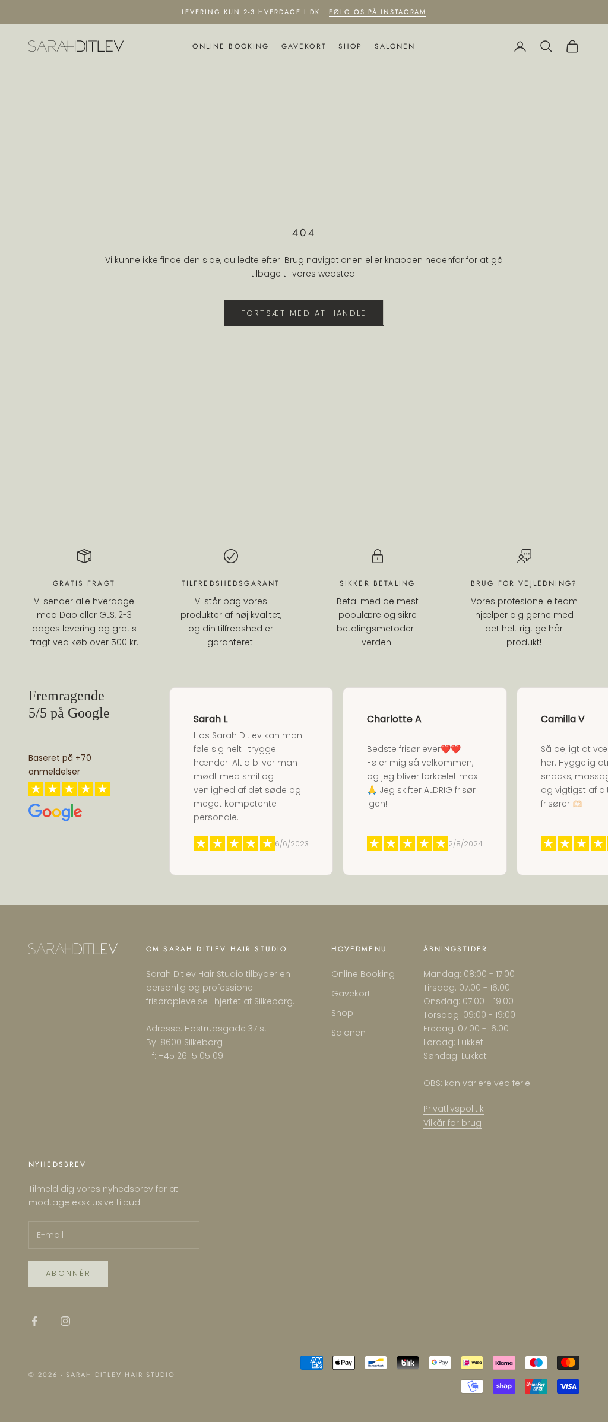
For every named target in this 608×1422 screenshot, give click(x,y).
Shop (350, 46)
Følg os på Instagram (378, 12)
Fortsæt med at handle (303, 313)
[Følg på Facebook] (34, 1321)
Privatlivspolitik (453, 1109)
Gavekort (304, 46)
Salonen (395, 46)
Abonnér (68, 1273)
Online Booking (230, 46)
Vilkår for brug (452, 1123)
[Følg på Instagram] (65, 1321)
